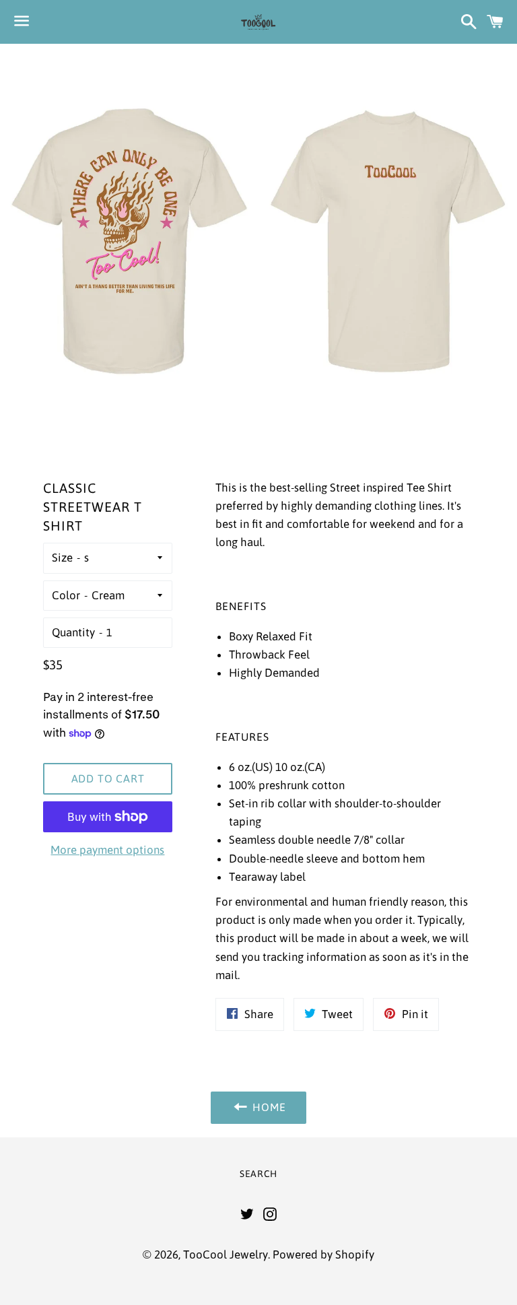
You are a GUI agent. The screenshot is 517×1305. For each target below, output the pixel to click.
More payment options (107, 850)
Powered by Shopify (323, 1254)
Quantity (73, 632)
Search (258, 1173)
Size (62, 557)
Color (66, 595)
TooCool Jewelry (225, 1254)
